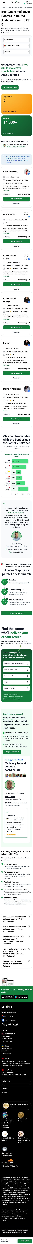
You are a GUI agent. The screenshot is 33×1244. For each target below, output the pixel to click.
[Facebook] (3, 1024)
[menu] (3, 2)
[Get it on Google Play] (21, 997)
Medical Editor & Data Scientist (16, 146)
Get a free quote (16, 199)
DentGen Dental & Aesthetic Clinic (16, 357)
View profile (16, 203)
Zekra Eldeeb (10, 797)
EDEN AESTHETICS (16, 183)
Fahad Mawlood (23, 144)
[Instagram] (6, 1024)
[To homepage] (16, 2)
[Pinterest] (16, 1024)
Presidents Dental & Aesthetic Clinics (17, 226)
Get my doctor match (25, 1241)
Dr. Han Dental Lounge (21, 268)
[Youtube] (9, 1024)
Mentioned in (6, 1012)
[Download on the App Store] (7, 997)
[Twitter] (13, 1024)
